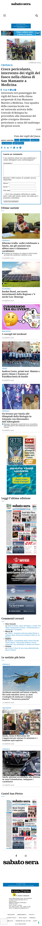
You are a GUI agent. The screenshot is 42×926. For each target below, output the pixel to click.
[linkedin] (6, 89)
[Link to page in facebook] (16, 856)
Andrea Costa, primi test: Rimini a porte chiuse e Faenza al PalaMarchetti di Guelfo (21, 374)
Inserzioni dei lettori (23, 921)
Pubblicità (9, 921)
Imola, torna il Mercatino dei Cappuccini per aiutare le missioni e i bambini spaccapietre (20, 738)
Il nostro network (22, 896)
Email (6, 187)
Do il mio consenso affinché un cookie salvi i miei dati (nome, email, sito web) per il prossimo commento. (20, 196)
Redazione (11, 914)
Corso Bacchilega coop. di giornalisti (20, 898)
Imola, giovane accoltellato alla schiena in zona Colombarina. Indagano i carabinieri (21, 779)
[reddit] (13, 89)
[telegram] (15, 89)
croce (17, 140)
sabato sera (35, 140)
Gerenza (32, 917)
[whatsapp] (11, 89)
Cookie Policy (12, 917)
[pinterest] (8, 89)
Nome (6, 183)
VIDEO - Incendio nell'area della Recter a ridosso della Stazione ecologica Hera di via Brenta (22, 635)
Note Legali (23, 917)
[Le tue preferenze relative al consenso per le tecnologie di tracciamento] (38, 922)
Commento (8, 163)
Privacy (31, 914)
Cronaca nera (24, 140)
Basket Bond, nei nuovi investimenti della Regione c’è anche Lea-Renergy (18, 294)
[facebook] (1, 89)
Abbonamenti (22, 914)
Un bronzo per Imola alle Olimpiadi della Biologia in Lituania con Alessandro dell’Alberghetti (17, 418)
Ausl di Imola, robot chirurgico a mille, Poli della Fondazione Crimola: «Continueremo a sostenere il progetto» (23, 627)
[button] (34, 14)
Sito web (6, 190)
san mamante (7, 143)
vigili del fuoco (18, 143)
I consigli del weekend (14, 334)
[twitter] (4, 89)
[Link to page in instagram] (26, 856)
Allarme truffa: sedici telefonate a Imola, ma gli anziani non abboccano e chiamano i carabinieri (20, 247)
